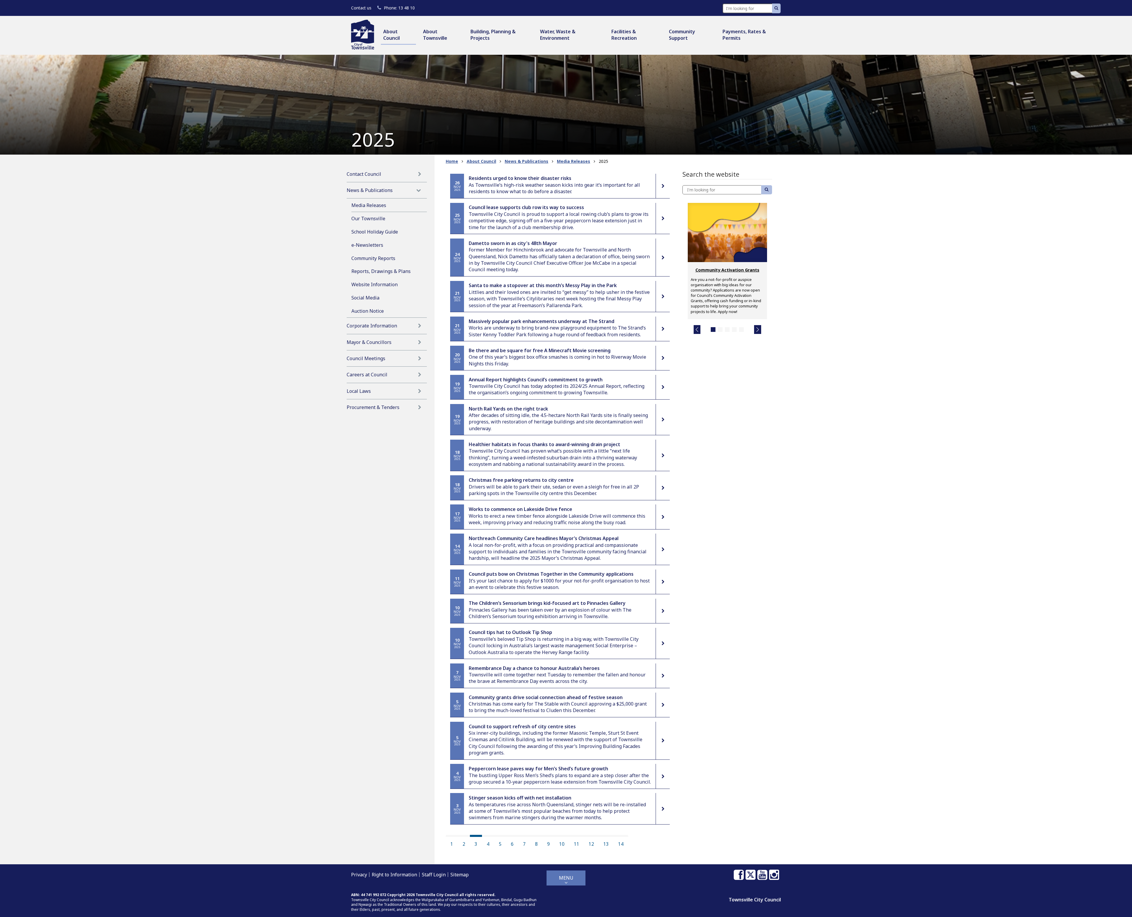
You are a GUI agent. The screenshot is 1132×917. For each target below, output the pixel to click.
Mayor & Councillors (369, 342)
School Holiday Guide (374, 232)
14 (620, 844)
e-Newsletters (367, 245)
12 (591, 844)
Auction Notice (367, 311)
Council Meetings (366, 358)
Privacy (359, 874)
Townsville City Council (755, 899)
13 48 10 (399, 8)
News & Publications (370, 190)
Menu (566, 878)
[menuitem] (398, 35)
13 (606, 844)
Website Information (374, 284)
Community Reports (373, 258)
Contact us (361, 8)
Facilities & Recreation (624, 34)
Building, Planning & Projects (493, 34)
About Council (391, 34)
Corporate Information (372, 325)
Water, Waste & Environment (557, 34)
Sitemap (459, 874)
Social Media (365, 297)
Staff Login (434, 874)
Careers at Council (367, 374)
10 (562, 844)
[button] (697, 329)
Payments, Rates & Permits (744, 34)
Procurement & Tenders (373, 407)
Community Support (682, 34)
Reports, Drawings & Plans (381, 271)
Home (452, 161)
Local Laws (359, 391)
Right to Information (394, 874)
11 (576, 844)
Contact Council (364, 174)
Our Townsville (368, 218)
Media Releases (368, 205)
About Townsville (435, 34)
